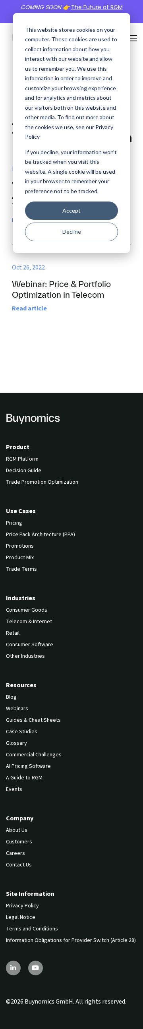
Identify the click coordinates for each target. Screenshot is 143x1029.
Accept (71, 210)
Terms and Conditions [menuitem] (32, 929)
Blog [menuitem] (11, 697)
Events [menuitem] (14, 789)
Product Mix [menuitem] (20, 558)
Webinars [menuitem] (17, 709)
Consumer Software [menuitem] (29, 645)
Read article (29, 308)
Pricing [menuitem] (14, 523)
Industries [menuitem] (20, 598)
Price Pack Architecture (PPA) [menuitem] (40, 535)
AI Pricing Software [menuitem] (28, 766)
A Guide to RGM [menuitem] (24, 778)
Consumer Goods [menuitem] (26, 610)
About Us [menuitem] (16, 830)
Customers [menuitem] (19, 842)
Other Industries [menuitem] (25, 656)
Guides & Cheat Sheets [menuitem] (33, 720)
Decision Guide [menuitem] (23, 471)
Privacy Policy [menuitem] (22, 906)
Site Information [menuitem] (30, 893)
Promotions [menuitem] (20, 546)
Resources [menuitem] (21, 685)
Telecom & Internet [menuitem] (29, 622)
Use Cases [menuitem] (21, 511)
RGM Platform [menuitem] (22, 459)
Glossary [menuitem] (16, 743)
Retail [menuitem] (12, 633)
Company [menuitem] (19, 818)
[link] (33, 418)
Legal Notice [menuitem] (20, 917)
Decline (71, 231)
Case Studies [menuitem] (21, 732)
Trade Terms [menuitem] (21, 569)
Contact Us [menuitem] (19, 865)
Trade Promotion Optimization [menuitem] (42, 482)
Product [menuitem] (17, 447)
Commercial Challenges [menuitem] (34, 755)
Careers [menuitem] (15, 853)
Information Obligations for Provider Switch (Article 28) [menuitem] (71, 940)
